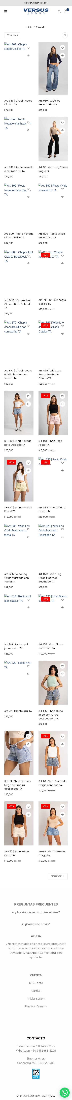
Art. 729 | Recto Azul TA (18, 711)
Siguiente (56, 876)
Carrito (36, 990)
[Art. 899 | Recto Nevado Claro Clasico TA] (18, 206)
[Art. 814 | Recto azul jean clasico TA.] (18, 616)
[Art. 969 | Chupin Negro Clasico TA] (18, 68)
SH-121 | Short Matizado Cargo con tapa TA (52, 783)
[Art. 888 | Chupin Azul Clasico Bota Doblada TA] (18, 272)
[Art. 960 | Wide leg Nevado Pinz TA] (53, 68)
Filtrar (14, 35)
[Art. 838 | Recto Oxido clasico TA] (53, 479)
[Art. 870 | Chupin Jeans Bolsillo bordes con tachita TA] (18, 343)
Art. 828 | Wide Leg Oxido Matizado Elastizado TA (50, 577)
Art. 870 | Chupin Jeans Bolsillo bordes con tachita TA (18, 374)
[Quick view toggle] (28, 55)
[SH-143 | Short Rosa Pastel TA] (53, 413)
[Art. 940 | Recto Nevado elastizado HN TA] (18, 139)
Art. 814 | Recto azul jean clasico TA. (16, 646)
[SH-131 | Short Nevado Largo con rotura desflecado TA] (18, 753)
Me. (53, 1096)
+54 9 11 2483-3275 (43, 1050)
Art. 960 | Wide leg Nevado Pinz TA (49, 102)
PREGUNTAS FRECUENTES (36, 904)
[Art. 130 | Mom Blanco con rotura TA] (53, 616)
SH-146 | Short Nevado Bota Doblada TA (17, 443)
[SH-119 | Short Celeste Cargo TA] (53, 823)
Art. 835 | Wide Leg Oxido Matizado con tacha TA (16, 577)
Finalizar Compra (36, 1006)
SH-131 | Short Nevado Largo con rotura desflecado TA (17, 784)
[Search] (59, 11)
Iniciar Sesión (36, 998)
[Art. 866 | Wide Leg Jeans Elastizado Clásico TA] (53, 343)
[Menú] (5, 11)
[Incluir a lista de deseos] (28, 47)
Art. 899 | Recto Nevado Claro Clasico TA (18, 235)
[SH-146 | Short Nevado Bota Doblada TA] (18, 413)
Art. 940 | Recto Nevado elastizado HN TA (18, 169)
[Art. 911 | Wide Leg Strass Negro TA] (53, 139)
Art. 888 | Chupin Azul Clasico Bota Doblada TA (17, 304)
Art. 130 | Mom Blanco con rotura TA (51, 646)
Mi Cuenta (36, 983)
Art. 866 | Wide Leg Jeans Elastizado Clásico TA (50, 374)
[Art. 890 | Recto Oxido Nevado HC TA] (53, 206)
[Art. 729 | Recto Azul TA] (18, 683)
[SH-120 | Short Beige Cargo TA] (18, 823)
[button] (65, 1093)
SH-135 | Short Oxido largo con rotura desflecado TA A (51, 714)
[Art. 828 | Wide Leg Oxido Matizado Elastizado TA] (53, 546)
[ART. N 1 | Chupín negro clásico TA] (53, 272)
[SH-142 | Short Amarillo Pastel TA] (18, 479)
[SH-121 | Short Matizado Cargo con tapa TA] (53, 753)
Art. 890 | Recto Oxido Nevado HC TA (52, 235)
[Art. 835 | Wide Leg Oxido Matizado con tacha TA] (18, 546)
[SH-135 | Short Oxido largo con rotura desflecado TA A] (53, 683)
